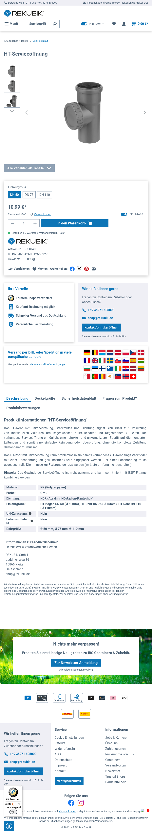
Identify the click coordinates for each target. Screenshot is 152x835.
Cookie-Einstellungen (69, 737)
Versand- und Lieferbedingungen (48, 364)
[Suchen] (55, 24)
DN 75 (29, 195)
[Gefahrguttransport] (30, 514)
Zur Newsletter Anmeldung (76, 663)
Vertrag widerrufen (69, 781)
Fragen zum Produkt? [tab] (120, 398)
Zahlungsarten (115, 749)
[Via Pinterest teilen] (86, 269)
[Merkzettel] (114, 23)
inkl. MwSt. (93, 23)
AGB (58, 754)
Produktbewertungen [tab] (23, 408)
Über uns (111, 743)
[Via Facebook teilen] (72, 269)
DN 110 (44, 195)
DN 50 (14, 195)
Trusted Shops (115, 776)
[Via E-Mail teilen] (93, 269)
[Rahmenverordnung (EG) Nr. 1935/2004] (31, 521)
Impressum (62, 765)
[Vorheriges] (27, 112)
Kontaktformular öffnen (101, 327)
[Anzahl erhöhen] (35, 223)
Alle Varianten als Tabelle (25, 168)
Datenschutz (63, 760)
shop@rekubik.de (100, 318)
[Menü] (20, 787)
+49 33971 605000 (46, 2)
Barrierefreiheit (115, 782)
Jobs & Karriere (115, 737)
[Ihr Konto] (123, 23)
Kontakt (60, 771)
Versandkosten (115, 765)
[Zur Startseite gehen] (24, 13)
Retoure (60, 743)
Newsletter (112, 771)
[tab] (17, 398)
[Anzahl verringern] (12, 223)
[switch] (13, 812)
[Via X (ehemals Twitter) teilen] (79, 269)
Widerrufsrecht (65, 749)
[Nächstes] (145, 112)
